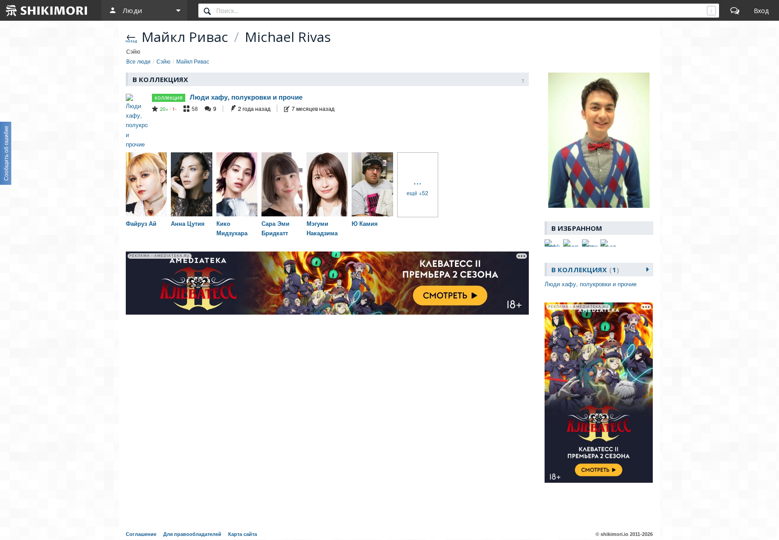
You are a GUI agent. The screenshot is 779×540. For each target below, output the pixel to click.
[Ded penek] (552, 243)
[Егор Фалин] (589, 243)
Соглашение (141, 534)
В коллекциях (583, 269)
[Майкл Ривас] (599, 140)
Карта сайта (242, 534)
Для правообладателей (192, 534)
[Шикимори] (47, 10)
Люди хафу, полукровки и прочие (246, 97)
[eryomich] (570, 243)
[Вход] (761, 10)
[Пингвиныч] (608, 243)
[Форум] (735, 10)
